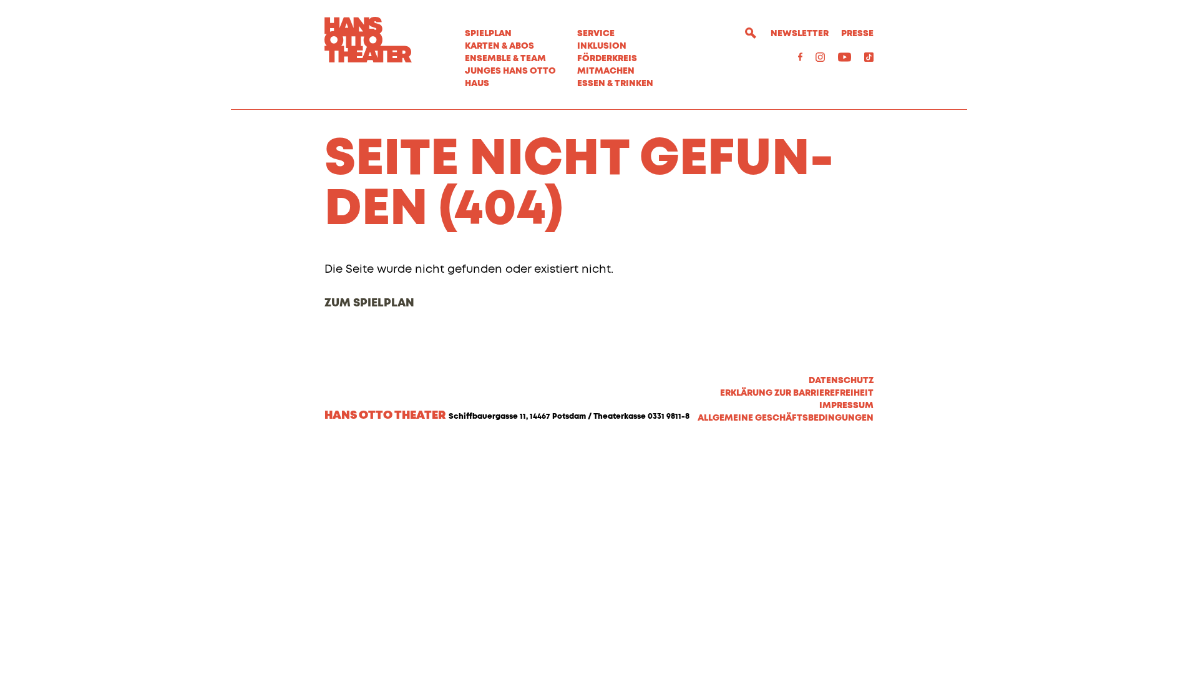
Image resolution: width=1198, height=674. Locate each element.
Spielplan (488, 33)
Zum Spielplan (369, 303)
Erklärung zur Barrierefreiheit (797, 393)
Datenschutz (841, 380)
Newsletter (800, 33)
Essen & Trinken (615, 83)
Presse (857, 33)
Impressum (846, 405)
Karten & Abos (499, 46)
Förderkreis (607, 58)
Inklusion (601, 46)
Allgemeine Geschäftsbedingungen (786, 418)
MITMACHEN (606, 71)
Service (596, 33)
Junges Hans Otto (510, 71)
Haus (477, 83)
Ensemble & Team (505, 58)
